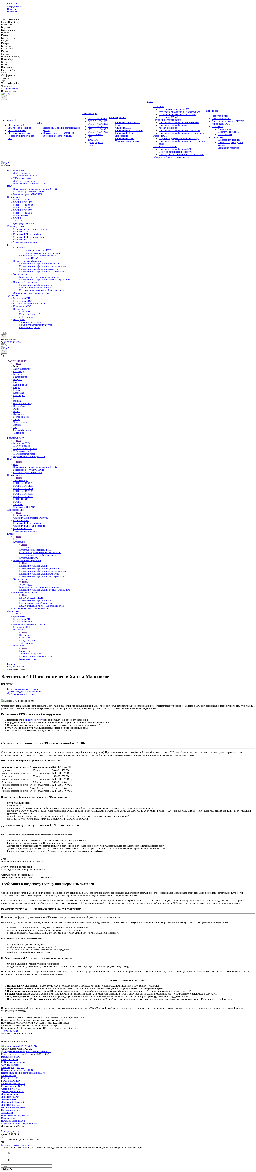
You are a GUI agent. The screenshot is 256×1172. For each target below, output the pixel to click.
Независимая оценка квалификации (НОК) (35, 189)
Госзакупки (217, 137)
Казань (16, 382)
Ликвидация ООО (221, 124)
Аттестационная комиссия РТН (175, 109)
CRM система (225, 134)
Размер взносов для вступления (23, 689)
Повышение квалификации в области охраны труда (45, 279)
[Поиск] (4, 97)
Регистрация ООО (221, 118)
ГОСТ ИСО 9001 (10, 1078)
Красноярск (19, 395)
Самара (16, 419)
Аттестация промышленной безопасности (180, 112)
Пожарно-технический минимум (175, 152)
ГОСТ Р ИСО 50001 (98, 132)
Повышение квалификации (167, 120)
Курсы (150, 101)
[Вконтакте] (8, 1153)
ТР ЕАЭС (93, 140)
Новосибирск (20, 406)
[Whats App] (8, 1160)
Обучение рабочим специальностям (171, 157)
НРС (39, 123)
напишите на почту (33, 720)
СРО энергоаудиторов (19, 133)
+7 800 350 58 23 (9, 1030)
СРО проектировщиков (19, 128)
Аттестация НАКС (168, 117)
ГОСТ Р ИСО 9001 (97, 118)
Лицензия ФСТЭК (124, 138)
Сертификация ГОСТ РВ (14, 1086)
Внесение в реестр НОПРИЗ (57, 136)
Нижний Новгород (22, 403)
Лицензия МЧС (123, 128)
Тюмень (17, 425)
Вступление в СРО (10, 1056)
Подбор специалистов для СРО (29, 183)
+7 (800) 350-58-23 (12, 88)
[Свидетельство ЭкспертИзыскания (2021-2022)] (26, 1051)
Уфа (15, 427)
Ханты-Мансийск (22, 430)
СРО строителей (16, 125)
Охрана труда (160, 136)
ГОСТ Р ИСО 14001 (98, 121)
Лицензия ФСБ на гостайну (129, 130)
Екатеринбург (20, 377)
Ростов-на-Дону (21, 417)
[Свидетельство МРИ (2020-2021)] (19, 1046)
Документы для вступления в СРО (24, 691)
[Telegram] (8, 1157)
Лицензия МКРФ (10, 1096)
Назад (19, 363)
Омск (16, 409)
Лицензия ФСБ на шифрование (124, 134)
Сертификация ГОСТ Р (13, 1083)
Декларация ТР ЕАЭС (24, 223)
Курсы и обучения (10, 1110)
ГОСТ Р (92, 137)
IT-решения (217, 126)
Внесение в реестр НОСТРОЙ (58, 133)
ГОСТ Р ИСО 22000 (98, 124)
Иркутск (17, 379)
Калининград (20, 385)
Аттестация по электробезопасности (177, 114)
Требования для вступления (21, 694)
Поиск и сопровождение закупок (35, 325)
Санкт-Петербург (22, 369)
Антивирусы (224, 129)
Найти (5, 1169)
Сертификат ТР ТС (11, 1088)
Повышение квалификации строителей (179, 122)
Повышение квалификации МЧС (175, 149)
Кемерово (18, 390)
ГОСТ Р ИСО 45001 (98, 129)
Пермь (16, 411)
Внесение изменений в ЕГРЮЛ (228, 121)
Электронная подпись (229, 140)
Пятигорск (18, 414)
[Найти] (3, 336)
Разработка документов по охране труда (179, 138)
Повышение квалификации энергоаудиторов (181, 133)
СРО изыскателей (17, 130)
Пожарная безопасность (165, 146)
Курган (16, 398)
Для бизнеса (212, 111)
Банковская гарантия (228, 148)
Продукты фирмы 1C (228, 132)
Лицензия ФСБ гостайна (13, 1102)
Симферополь (20, 422)
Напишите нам (8, 735)
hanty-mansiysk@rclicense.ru (15, 1145)
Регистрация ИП (220, 116)
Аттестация (158, 106)
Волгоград (18, 371)
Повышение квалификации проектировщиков (173, 126)
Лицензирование (117, 117)
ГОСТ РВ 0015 (95, 134)
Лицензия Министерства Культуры (30, 229)
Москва (17, 401)
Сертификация (89, 113)
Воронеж (17, 374)
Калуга (16, 387)
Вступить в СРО (10, 120)
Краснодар (18, 393)
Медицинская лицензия (127, 141)
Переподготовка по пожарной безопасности (181, 154)
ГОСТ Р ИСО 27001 (98, 126)
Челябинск (18, 433)
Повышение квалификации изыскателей (179, 130)
